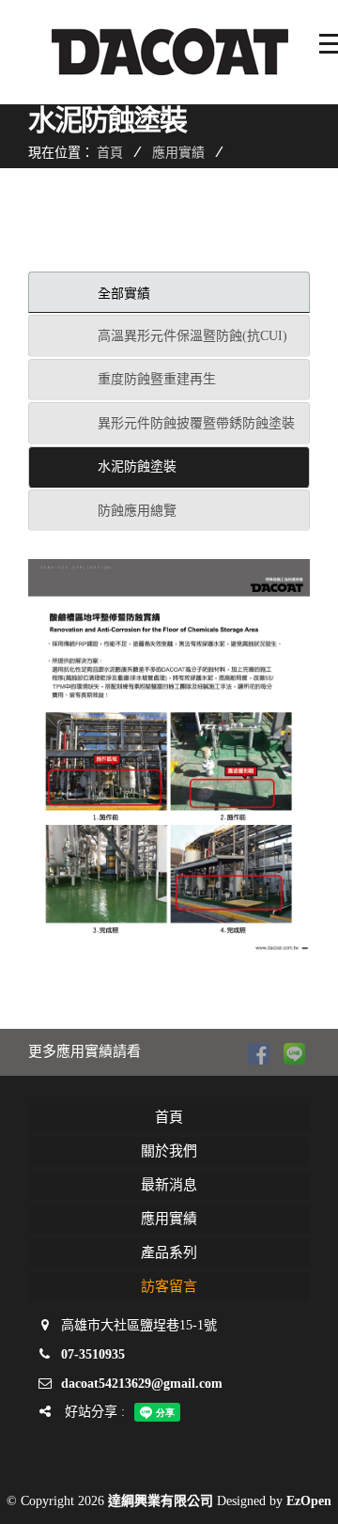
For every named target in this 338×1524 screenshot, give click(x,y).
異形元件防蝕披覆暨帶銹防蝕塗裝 (196, 423)
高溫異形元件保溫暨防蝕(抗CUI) (192, 336)
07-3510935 (93, 1354)
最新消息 (169, 1184)
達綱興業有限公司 (160, 1501)
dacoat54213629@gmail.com (142, 1383)
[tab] (169, 292)
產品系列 (169, 1252)
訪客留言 (169, 1286)
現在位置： (61, 152)
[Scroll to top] (305, 1491)
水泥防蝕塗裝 (137, 466)
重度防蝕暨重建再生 (157, 379)
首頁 (110, 152)
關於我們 (169, 1151)
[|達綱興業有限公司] (169, 758)
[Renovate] (178, 51)
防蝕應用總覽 (137, 511)
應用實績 (178, 152)
